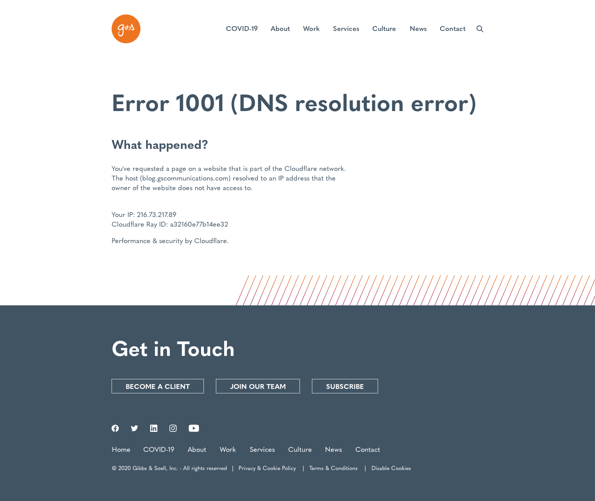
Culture (300, 449)
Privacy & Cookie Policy (267, 468)
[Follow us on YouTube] (194, 429)
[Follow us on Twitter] (134, 429)
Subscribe (345, 386)
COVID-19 (158, 449)
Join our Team (258, 386)
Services (262, 449)
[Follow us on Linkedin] (153, 429)
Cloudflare (300, 168)
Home (121, 449)
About (197, 449)
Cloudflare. (211, 240)
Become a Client (158, 386)
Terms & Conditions (333, 468)
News (333, 449)
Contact (367, 449)
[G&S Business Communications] (126, 28)
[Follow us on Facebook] (115, 429)
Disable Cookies (391, 468)
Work (228, 449)
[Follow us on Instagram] (173, 429)
